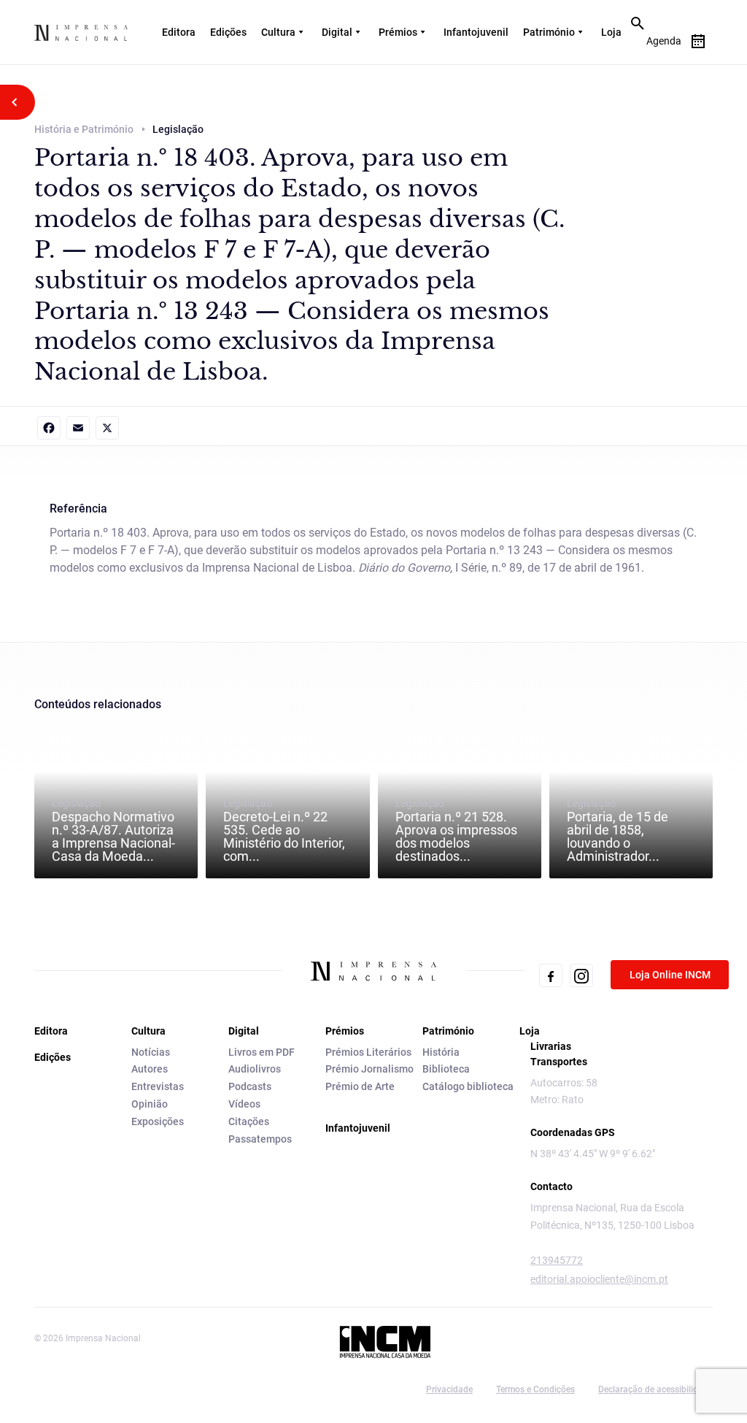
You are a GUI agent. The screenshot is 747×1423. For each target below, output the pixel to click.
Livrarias (550, 1046)
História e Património (83, 129)
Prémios (398, 32)
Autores (149, 1069)
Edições (228, 32)
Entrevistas (157, 1086)
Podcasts (249, 1086)
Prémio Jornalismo (369, 1069)
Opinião (149, 1104)
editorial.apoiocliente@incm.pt (599, 1279)
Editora (179, 32)
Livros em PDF (261, 1052)
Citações (248, 1121)
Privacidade (449, 1389)
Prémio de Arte (360, 1086)
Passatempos (260, 1139)
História (441, 1052)
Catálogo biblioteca (468, 1086)
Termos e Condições (535, 1389)
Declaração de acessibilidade (655, 1389)
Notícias (150, 1052)
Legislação (113, 830)
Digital (337, 32)
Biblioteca (446, 1069)
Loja (611, 32)
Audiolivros (254, 1069)
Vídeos (244, 1104)
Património (549, 32)
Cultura (278, 32)
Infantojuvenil (476, 32)
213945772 (556, 1260)
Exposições (157, 1121)
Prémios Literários (368, 1052)
